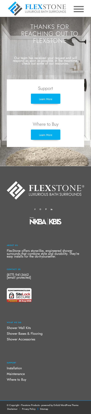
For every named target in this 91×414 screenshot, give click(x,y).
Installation (14, 368)
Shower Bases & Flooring (25, 333)
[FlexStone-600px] (38, 8)
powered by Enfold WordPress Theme (60, 405)
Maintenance (16, 373)
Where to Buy (16, 379)
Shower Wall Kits (19, 327)
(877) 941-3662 (18, 274)
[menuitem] (12, 409)
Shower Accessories (21, 339)
